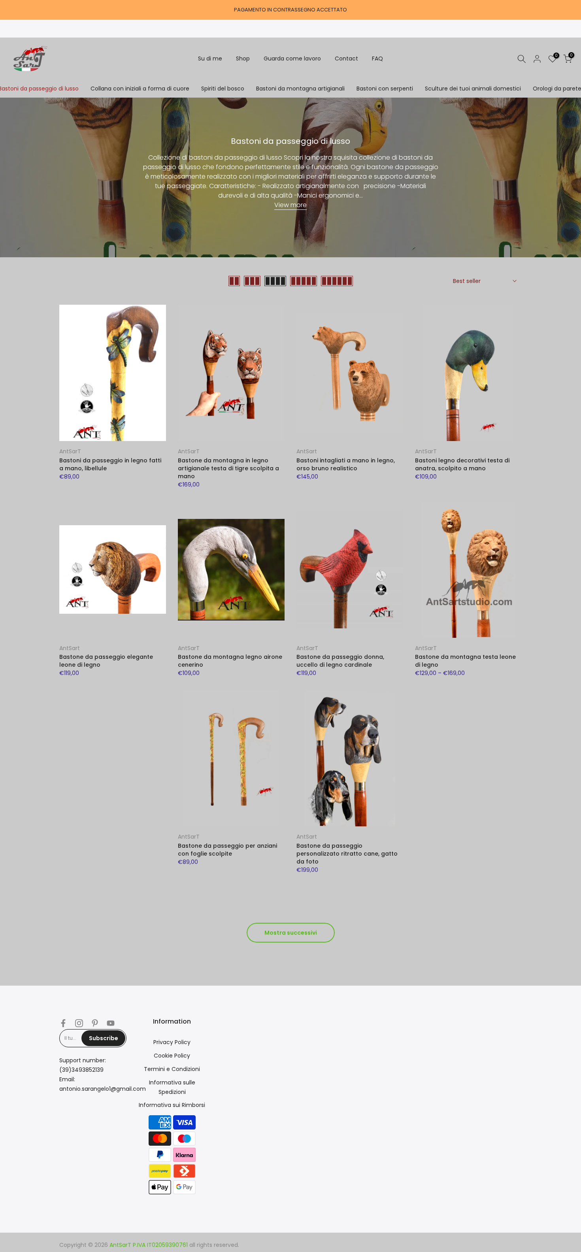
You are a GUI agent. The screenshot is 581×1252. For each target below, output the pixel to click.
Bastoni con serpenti (385, 88)
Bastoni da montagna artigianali (300, 88)
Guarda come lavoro (292, 58)
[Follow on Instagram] (79, 1023)
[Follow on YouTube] (111, 1023)
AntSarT (70, 451)
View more (290, 204)
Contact (346, 58)
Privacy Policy (172, 1042)
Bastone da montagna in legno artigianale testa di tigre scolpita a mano (228, 468)
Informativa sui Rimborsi (172, 1105)
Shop (243, 58)
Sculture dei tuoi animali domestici (473, 88)
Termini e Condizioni (172, 1069)
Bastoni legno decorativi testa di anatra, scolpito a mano (462, 464)
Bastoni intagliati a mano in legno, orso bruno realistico (345, 464)
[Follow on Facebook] (63, 1023)
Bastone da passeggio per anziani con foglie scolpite (227, 850)
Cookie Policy (172, 1056)
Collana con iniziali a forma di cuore (140, 88)
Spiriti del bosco (222, 88)
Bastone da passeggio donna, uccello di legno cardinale (340, 661)
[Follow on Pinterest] (95, 1023)
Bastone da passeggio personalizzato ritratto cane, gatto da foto (347, 853)
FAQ (377, 58)
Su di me (210, 58)
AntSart (306, 451)
